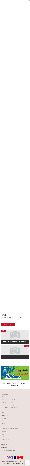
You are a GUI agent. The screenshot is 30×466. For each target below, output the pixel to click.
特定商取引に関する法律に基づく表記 (10, 428)
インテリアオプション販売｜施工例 (9, 407)
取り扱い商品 (5, 396)
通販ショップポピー (6, 418)
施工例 (3, 423)
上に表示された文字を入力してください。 (13, 317)
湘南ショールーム (5, 412)
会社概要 (4, 431)
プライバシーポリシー (6, 434)
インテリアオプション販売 (7, 402)
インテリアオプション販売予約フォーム (10, 405)
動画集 (3, 420)
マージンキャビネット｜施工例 (8, 399)
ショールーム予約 (5, 439)
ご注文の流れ (5, 394)
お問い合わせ (5, 436)
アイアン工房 (5, 415)
